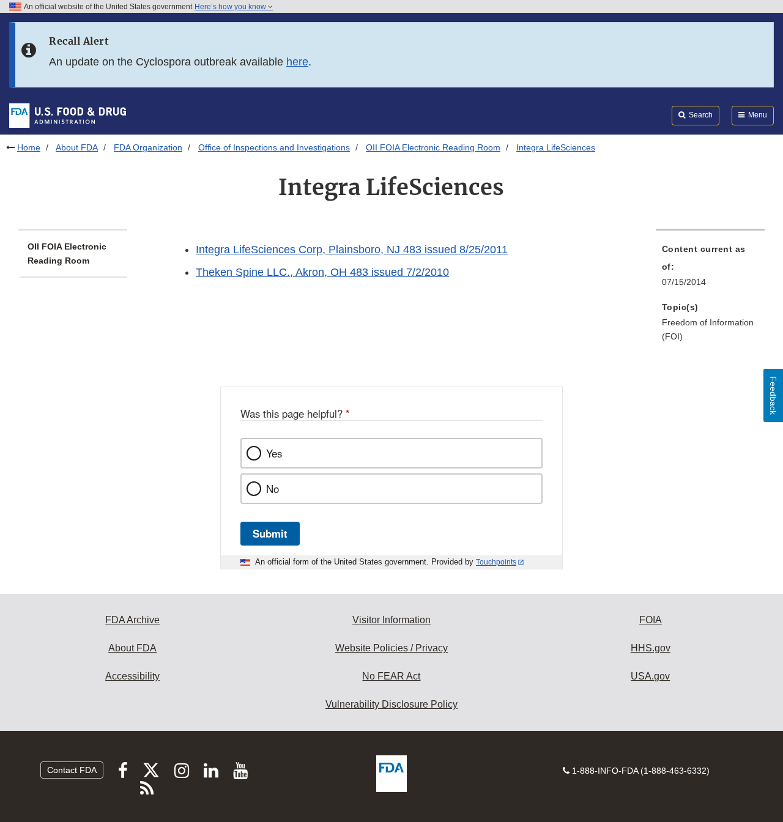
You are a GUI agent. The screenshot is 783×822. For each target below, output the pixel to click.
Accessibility (132, 676)
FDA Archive (132, 620)
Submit (270, 533)
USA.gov (650, 676)
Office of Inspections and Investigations (274, 147)
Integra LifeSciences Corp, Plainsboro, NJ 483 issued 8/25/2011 (352, 249)
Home (28, 147)
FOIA (650, 620)
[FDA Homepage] (67, 115)
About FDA (77, 147)
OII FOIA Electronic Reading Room (433, 147)
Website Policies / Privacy (391, 648)
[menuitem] (710, 269)
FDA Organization (148, 147)
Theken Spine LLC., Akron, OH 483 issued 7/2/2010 (322, 272)
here (297, 62)
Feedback (773, 395)
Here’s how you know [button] (231, 6)
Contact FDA (72, 770)
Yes (274, 453)
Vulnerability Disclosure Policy (391, 704)
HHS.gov (650, 648)
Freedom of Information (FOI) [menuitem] (708, 329)
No (272, 488)
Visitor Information (391, 620)
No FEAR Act (391, 676)
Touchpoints (496, 562)
